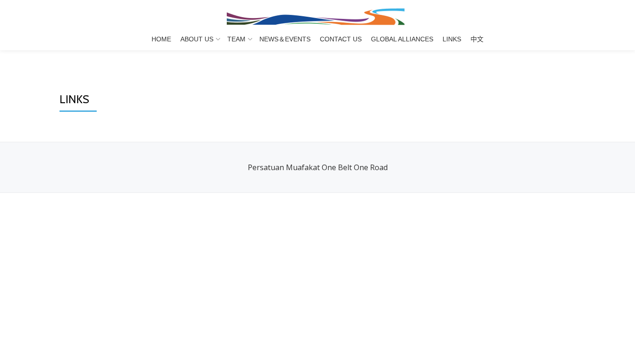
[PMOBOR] (317, 16)
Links (452, 39)
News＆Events (285, 39)
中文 (476, 39)
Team (236, 39)
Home (161, 39)
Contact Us (341, 39)
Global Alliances (402, 39)
